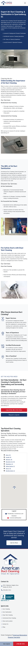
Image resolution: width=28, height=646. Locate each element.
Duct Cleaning (6, 609)
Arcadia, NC (8, 457)
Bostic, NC (8, 468)
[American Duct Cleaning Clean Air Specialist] (6, 3)
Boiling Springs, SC (10, 466)
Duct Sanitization (7, 612)
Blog (4, 627)
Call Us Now (14, 543)
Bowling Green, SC (10, 471)
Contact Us (5, 624)
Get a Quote (6, 644)
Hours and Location (7, 621)
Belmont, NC (9, 459)
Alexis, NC (8, 455)
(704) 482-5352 (7, 590)
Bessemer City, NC (10, 462)
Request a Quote (14, 415)
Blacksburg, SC (9, 464)
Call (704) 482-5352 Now (14, 410)
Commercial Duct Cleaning (9, 618)
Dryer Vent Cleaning (8, 615)
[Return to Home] (14, 564)
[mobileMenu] (25, 3)
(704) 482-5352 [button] (21, 644)
